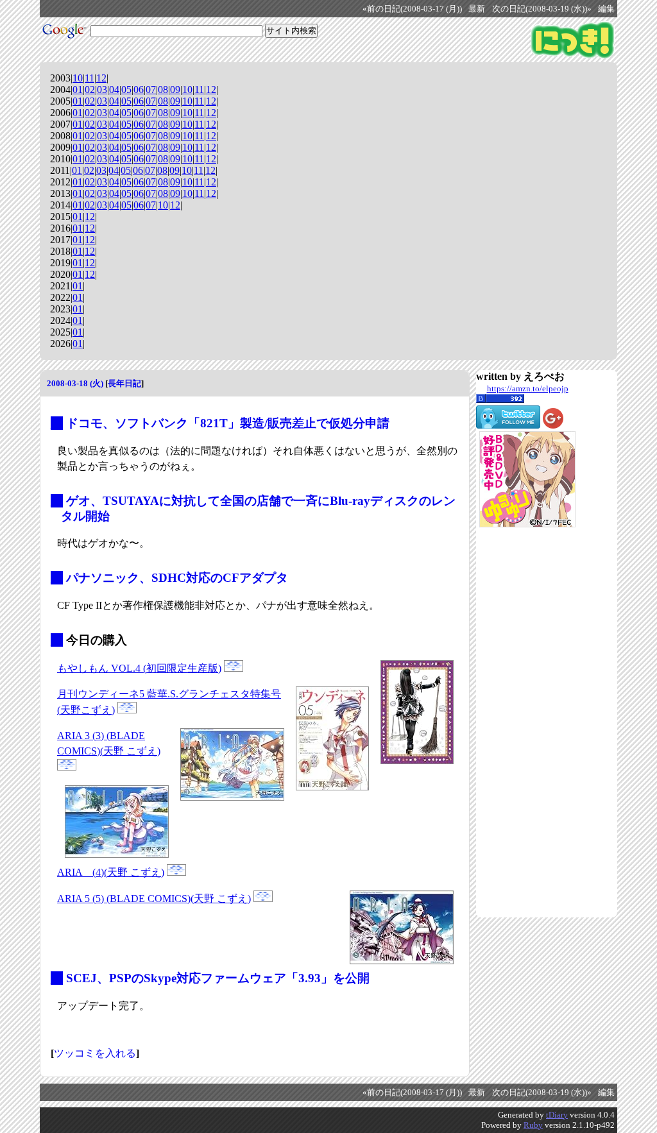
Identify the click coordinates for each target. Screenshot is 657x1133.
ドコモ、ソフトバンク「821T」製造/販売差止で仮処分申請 (227, 423)
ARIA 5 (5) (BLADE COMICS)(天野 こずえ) (154, 898)
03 (102, 89)
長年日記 (124, 383)
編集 (606, 8)
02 (90, 89)
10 (78, 77)
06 (138, 89)
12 (101, 77)
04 (114, 89)
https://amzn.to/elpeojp (527, 388)
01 (78, 89)
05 (126, 89)
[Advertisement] (527, 722)
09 (175, 89)
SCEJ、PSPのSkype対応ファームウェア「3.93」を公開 (218, 978)
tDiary (557, 1115)
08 (163, 89)
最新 (476, 8)
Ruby (533, 1125)
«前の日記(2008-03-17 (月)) (412, 8)
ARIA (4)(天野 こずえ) (110, 872)
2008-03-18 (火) (75, 383)
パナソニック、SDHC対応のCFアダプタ (177, 577)
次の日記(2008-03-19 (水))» (542, 8)
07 (151, 89)
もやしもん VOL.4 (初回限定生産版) (139, 668)
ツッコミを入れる (95, 1053)
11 (89, 77)
